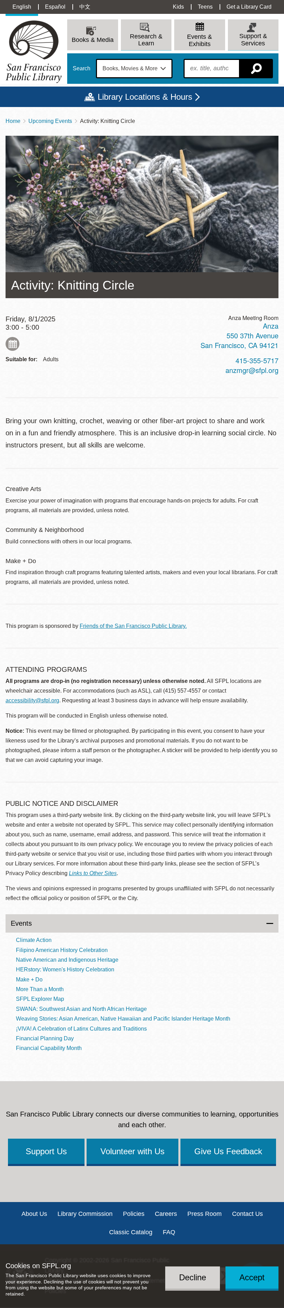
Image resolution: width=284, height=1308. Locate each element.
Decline (192, 1277)
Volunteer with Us (132, 1151)
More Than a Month (40, 989)
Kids (178, 7)
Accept (252, 1277)
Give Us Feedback (228, 1151)
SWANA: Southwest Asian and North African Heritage (81, 1009)
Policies (133, 1213)
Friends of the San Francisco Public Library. (133, 626)
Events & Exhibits (199, 40)
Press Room (204, 1213)
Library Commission (85, 1213)
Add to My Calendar (12, 344)
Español (55, 7)
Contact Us (247, 1213)
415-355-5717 (257, 360)
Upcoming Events (50, 121)
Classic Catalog (130, 1232)
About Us (34, 1213)
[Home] (34, 51)
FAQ (169, 1232)
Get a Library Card (249, 7)
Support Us (46, 1151)
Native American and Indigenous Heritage (67, 960)
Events (21, 923)
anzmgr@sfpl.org (251, 370)
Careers (166, 1213)
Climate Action (34, 940)
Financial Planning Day (45, 1038)
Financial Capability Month (49, 1048)
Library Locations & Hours (145, 96)
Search (81, 68)
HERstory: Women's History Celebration (65, 969)
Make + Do (29, 979)
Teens (205, 7)
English (21, 7)
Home (13, 121)
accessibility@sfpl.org (32, 700)
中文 (84, 7)
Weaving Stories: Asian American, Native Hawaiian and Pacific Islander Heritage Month (123, 1019)
